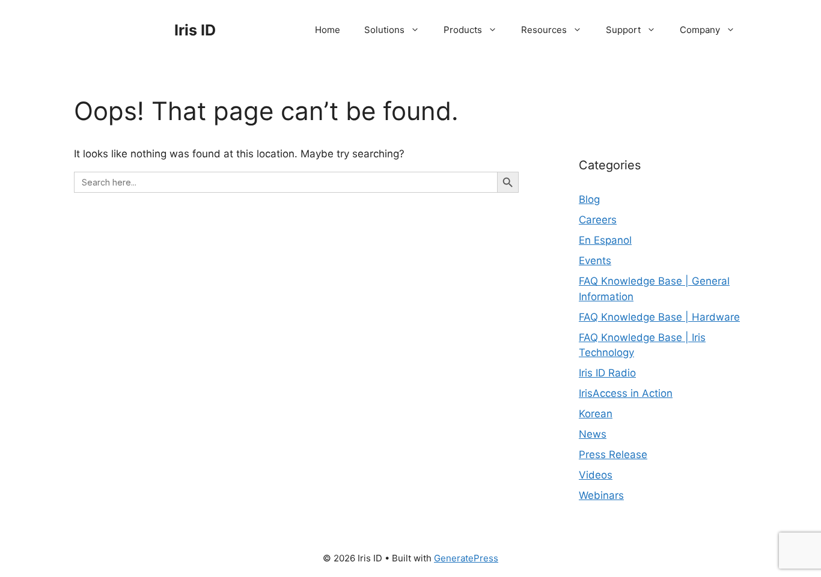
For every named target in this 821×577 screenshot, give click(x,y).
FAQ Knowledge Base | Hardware (659, 317)
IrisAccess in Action (626, 393)
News (592, 434)
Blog (589, 199)
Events (595, 261)
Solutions (384, 29)
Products (463, 29)
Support (623, 29)
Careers (598, 220)
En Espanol (605, 240)
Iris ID (195, 30)
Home (327, 29)
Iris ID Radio (607, 373)
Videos (595, 475)
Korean (595, 414)
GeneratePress (466, 558)
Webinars (601, 495)
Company (700, 29)
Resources (544, 29)
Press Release (613, 455)
